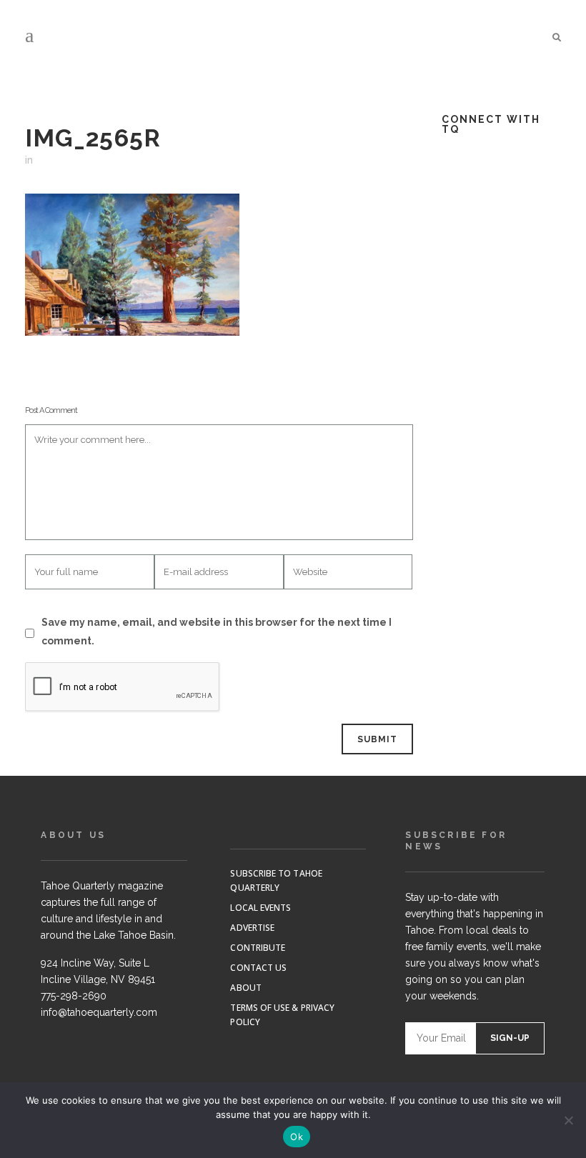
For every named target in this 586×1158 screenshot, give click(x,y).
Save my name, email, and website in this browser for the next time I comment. (216, 632)
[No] (568, 1120)
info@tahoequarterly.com (99, 1012)
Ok (296, 1136)
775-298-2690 (73, 996)
